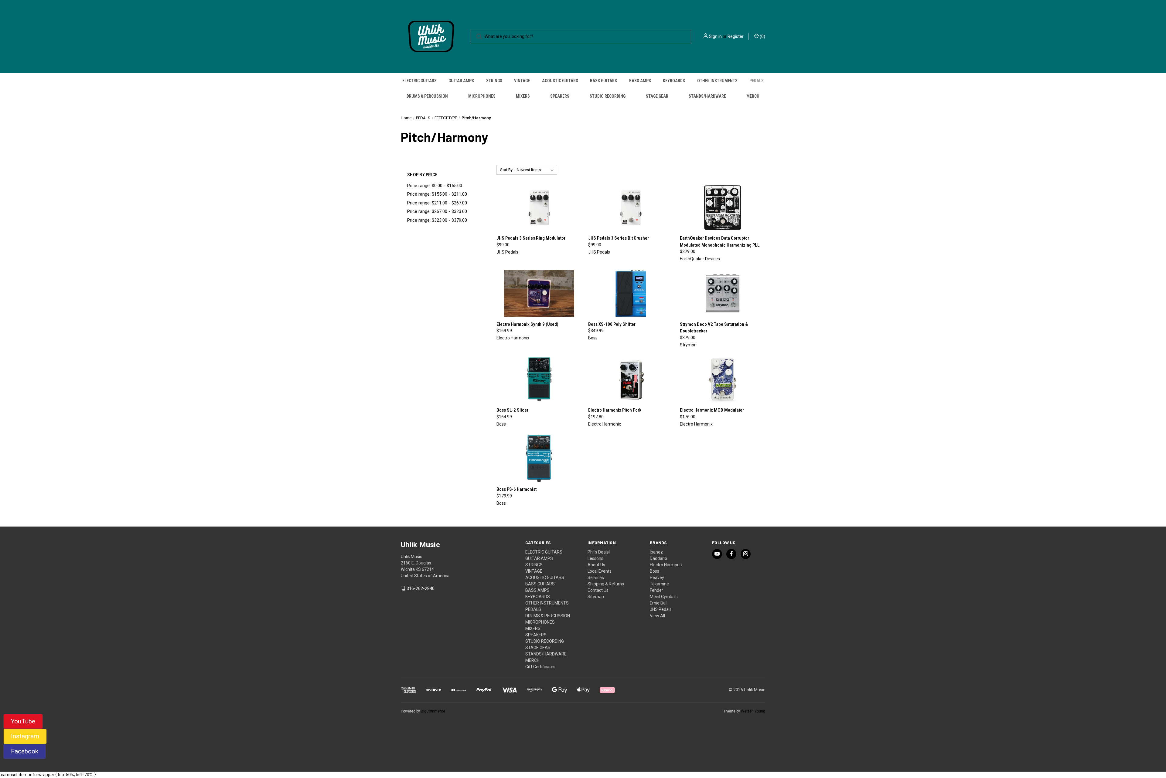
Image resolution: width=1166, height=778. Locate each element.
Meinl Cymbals (664, 596)
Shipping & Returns (606, 583)
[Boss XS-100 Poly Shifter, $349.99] (630, 293)
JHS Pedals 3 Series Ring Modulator (530, 238)
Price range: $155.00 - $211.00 (437, 194)
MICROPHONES (482, 96)
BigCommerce (433, 711)
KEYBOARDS (674, 80)
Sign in (715, 36)
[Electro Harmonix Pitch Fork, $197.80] (630, 379)
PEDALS (756, 80)
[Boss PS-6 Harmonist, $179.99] (539, 459)
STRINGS (494, 80)
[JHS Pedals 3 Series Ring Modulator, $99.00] (539, 207)
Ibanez (656, 552)
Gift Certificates (540, 666)
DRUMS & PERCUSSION (427, 96)
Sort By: (506, 169)
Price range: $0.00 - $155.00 (434, 185)
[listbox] (536, 169)
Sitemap (596, 596)
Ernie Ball (658, 603)
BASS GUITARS (603, 80)
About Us (596, 564)
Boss (654, 571)
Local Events (600, 571)
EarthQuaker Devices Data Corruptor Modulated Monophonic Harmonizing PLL (720, 241)
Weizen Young (753, 711)
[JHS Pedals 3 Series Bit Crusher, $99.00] (630, 207)
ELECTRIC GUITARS (419, 80)
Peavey (657, 577)
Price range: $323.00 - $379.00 (437, 220)
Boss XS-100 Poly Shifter (612, 324)
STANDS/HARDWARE (707, 96)
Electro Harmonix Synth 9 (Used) (527, 324)
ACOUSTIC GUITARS (560, 80)
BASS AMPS (640, 80)
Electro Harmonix (666, 564)
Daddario (658, 558)
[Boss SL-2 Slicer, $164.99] (539, 379)
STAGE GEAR (657, 96)
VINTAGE (522, 80)
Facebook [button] (24, 751)
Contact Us (598, 590)
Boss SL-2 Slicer (512, 410)
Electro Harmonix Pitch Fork (614, 410)
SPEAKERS (559, 96)
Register (736, 36)
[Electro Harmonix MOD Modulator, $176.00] (722, 379)
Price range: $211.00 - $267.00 (437, 203)
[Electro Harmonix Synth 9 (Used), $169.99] (539, 293)
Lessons (595, 558)
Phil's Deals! (599, 552)
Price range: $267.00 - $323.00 (437, 211)
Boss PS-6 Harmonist (516, 489)
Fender (656, 590)
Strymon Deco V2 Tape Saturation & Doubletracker (714, 328)
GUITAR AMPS (461, 80)
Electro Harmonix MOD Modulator (712, 410)
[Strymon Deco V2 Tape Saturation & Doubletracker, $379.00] (722, 293)
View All (657, 615)
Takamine (659, 583)
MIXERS (523, 96)
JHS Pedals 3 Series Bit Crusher (618, 238)
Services (596, 577)
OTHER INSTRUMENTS (717, 80)
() (762, 36)
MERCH (752, 96)
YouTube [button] (23, 721)
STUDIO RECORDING (608, 96)
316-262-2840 (421, 588)
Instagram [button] (25, 736)
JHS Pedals (661, 609)
